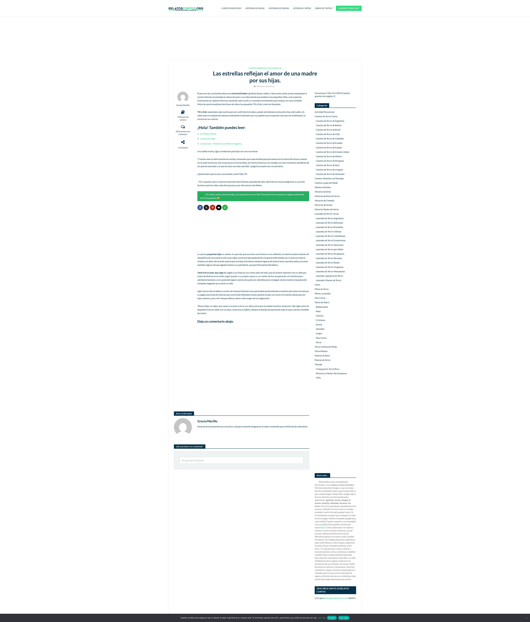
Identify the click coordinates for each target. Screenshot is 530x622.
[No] (526, 617)
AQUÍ (322, 527)
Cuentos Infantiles (231, 8)
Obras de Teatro (323, 8)
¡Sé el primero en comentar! (183, 132)
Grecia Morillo (183, 105)
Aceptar (331, 618)
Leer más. (344, 618)
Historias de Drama (279, 8)
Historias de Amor (254, 8)
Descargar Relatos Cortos (336, 598)
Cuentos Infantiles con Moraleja (265, 68)
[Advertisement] (265, 38)
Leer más (322, 618)
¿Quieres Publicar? (349, 8)
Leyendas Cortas (302, 8)
